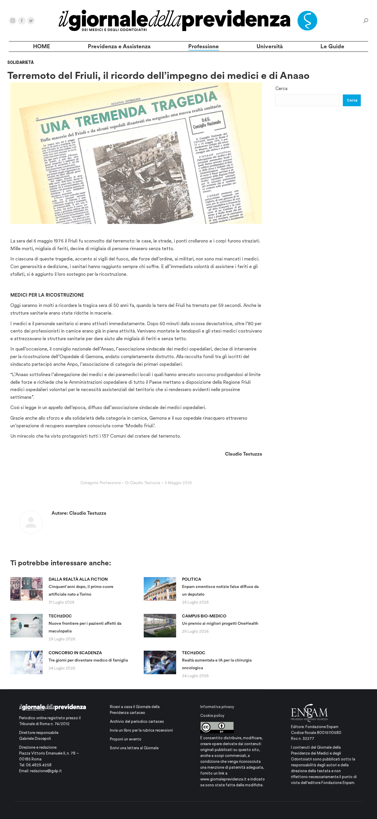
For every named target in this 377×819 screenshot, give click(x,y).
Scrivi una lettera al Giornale (134, 748)
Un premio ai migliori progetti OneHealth (220, 620)
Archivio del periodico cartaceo (137, 721)
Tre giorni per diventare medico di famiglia (88, 656)
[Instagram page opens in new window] (12, 20)
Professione (110, 483)
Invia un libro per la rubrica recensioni (141, 730)
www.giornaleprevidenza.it (223, 779)
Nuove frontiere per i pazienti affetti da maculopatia (85, 623)
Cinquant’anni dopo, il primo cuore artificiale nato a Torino (81, 587)
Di (142, 483)
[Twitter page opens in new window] (31, 20)
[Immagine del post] (26, 589)
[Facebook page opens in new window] (22, 20)
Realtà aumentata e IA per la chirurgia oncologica (217, 660)
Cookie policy (212, 715)
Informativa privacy (217, 707)
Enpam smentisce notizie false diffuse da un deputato (220, 587)
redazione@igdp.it (46, 771)
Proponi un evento (125, 739)
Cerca (281, 88)
